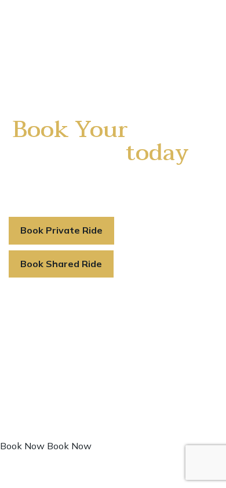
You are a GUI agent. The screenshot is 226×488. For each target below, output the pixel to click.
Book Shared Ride (61, 263)
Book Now (22, 446)
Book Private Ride (61, 230)
